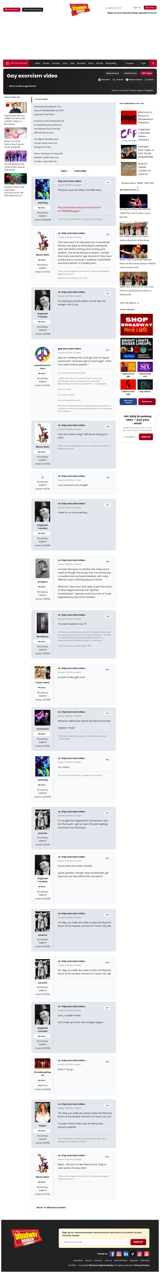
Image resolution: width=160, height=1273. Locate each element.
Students (81, 63)
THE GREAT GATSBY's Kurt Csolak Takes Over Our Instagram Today (46, 143)
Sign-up (137, 7)
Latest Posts (130, 73)
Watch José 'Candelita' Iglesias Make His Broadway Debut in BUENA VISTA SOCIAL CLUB (137, 263)
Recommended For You (132, 103)
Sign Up (138, 1242)
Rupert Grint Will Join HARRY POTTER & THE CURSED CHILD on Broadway (14, 115)
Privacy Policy (141, 1265)
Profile (41, 208)
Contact (98, 1260)
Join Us (108, 1260)
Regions (134, 1260)
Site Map (145, 1260)
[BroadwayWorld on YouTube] (146, 1254)
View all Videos (128, 302)
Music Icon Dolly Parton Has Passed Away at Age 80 (14, 138)
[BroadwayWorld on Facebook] (112, 1254)
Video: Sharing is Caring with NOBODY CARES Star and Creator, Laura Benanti (48, 157)
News (37, 63)
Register (130, 63)
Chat (64, 63)
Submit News (120, 1260)
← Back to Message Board (21, 86)
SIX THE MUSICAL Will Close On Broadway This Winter (14, 161)
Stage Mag (111, 63)
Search (119, 80)
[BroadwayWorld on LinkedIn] (126, 1254)
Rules (151, 80)
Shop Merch (13, 9)
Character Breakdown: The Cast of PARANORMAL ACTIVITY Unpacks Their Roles (49, 110)
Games (99, 63)
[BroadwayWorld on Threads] (139, 1254)
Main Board (113, 73)
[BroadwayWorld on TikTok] (133, 1254)
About (88, 1260)
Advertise (78, 1260)
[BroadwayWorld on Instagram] (119, 1254)
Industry (56, 63)
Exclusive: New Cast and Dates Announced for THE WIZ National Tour (14, 186)
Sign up (145, 436)
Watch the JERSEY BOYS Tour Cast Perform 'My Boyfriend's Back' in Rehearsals (136, 290)
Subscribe (80, 171)
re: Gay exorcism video (71, 233)
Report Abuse (135, 80)
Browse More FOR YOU (138, 183)
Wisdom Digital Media (101, 1265)
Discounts (147, 401)
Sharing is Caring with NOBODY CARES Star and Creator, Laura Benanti (135, 213)
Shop (90, 63)
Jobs (72, 63)
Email (64, 171)
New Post (105, 80)
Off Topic (147, 73)
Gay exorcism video (69, 181)
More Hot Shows (128, 401)
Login (143, 63)
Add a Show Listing (32, 9)
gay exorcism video (69, 348)
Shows (46, 63)
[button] (153, 63)
